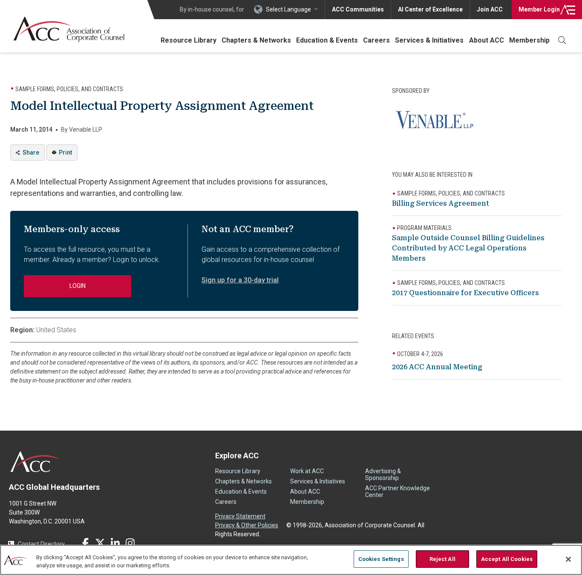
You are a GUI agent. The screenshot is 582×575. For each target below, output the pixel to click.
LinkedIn (115, 543)
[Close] (568, 559)
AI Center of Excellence (430, 9)
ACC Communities (358, 9)
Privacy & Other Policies (246, 525)
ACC (35, 461)
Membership (529, 40)
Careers (376, 40)
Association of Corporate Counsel (68, 29)
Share (31, 152)
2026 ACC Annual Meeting (437, 367)
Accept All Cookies (507, 559)
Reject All (442, 559)
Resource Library (188, 40)
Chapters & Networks (256, 40)
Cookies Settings (381, 559)
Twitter (100, 543)
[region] (291, 560)
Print (65, 152)
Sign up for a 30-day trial (240, 280)
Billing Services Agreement (440, 203)
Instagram (130, 543)
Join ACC (490, 9)
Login (539, 9)
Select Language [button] (288, 9)
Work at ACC (307, 471)
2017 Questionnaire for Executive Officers (465, 293)
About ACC (486, 40)
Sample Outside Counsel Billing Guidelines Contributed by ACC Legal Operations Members (468, 248)
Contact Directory (41, 543)
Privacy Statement (240, 516)
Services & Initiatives (429, 40)
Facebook (85, 543)
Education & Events (327, 40)
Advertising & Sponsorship (383, 474)
